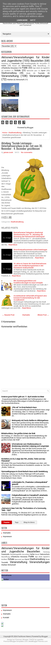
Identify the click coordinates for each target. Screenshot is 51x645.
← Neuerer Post (8, 315)
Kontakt (6, 617)
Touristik (41, 73)
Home (4, 133)
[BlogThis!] (5, 217)
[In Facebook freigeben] (10, 217)
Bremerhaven (6, 575)
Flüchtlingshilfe (30, 63)
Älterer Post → (43, 315)
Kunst (14, 66)
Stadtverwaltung (9, 73)
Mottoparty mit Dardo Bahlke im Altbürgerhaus (30, 420)
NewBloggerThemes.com (38, 641)
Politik (25, 68)
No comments (26, 152)
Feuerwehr (16, 63)
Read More (13, 245)
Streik (28, 73)
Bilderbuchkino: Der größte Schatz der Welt (18, 433)
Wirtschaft (20, 80)
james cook (8, 152)
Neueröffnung (42, 66)
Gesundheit (43, 63)
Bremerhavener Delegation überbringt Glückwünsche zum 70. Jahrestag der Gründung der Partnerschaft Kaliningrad (29, 234)
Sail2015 (46, 68)
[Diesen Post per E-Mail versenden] (2, 217)
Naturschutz (26, 66)
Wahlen (10, 80)
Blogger (30, 128)
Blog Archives (29, 522)
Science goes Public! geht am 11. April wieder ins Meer (22, 397)
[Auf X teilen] (7, 217)
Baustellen (37, 60)
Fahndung (4, 63)
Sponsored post (32, 71)
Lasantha (40, 640)
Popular (7, 522)
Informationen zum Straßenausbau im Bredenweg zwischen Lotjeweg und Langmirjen (30, 445)
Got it (32, 20)
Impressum (7, 536)
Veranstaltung (10, 76)
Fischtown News (24, 636)
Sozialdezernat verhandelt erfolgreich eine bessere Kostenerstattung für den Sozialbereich (30, 298)
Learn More (22, 20)
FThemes (18, 640)
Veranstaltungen (39, 76)
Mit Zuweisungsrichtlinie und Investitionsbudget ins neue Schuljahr (28, 282)
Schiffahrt (7, 71)
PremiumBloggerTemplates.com (16, 641)
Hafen (3, 66)
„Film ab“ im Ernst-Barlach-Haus (24, 407)
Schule (17, 70)
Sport (43, 71)
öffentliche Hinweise (9, 68)
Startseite (26, 315)
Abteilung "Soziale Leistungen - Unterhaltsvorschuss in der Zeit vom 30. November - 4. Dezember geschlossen (21, 146)
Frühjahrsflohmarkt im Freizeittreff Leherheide (30, 495)
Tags (16, 522)
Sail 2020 (36, 68)
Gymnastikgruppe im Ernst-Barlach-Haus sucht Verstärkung (24, 471)
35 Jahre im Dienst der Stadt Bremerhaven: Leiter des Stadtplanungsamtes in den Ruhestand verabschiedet (30, 266)
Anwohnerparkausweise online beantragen (30, 250)
